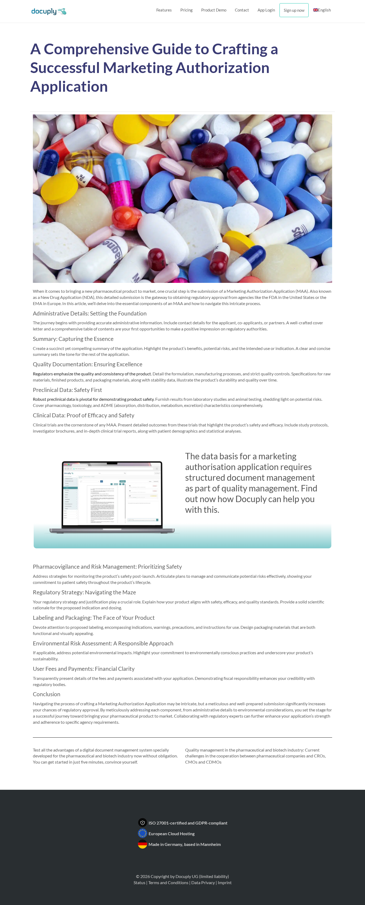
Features (164, 9)
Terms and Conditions (168, 882)
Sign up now (294, 10)
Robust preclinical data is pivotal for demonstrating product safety (93, 399)
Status (139, 882)
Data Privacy (203, 882)
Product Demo (213, 9)
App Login (266, 9)
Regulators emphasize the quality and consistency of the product (92, 373)
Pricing (186, 9)
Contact (242, 9)
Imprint (225, 882)
